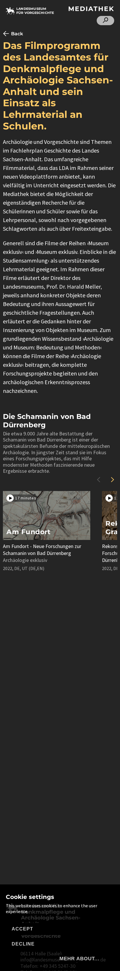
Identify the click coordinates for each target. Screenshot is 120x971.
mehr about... (79, 958)
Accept (22, 928)
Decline (23, 943)
